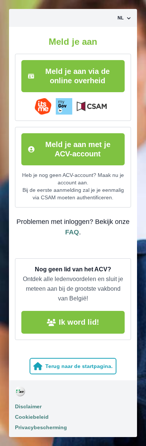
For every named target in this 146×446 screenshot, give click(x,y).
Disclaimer (28, 406)
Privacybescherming (41, 427)
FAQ (72, 232)
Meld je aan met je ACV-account (77, 149)
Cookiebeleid (32, 417)
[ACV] (73, 391)
